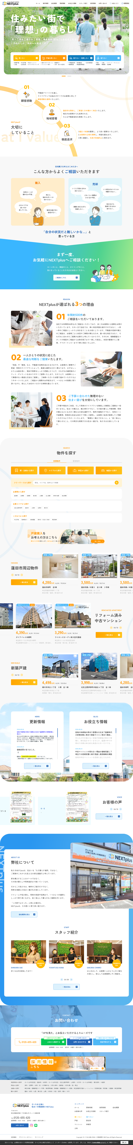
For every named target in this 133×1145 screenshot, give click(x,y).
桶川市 (46, 508)
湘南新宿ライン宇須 (38, 1088)
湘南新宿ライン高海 (66, 1088)
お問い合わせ (103, 3)
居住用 (88, 1120)
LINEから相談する (53, 1040)
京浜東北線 (98, 1088)
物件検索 (45, 3)
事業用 (88, 1124)
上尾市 (33, 508)
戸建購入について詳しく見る (39, 56)
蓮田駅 (16, 495)
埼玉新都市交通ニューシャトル (83, 1088)
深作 (26, 1085)
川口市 (79, 1082)
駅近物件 (54, 519)
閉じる (124, 1142)
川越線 (111, 1088)
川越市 (103, 1082)
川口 (68, 1091)
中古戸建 (16, 519)
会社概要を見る (24, 914)
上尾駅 (41, 495)
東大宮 (40, 1091)
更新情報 (62, 3)
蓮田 (26, 1091)
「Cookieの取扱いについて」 (99, 1142)
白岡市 (39, 508)
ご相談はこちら (60, 277)
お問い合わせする (79, 1040)
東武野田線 (49, 1088)
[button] (12, 574)
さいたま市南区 (87, 1082)
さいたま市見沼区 (30, 1082)
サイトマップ (39, 1137)
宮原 (59, 1091)
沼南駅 (28, 495)
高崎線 (56, 1088)
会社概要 (54, 3)
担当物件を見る (40, 964)
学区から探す (83, 470)
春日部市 (96, 1082)
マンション (78, 1124)
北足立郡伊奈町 (18, 508)
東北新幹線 (118, 1088)
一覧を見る (24, 582)
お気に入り (115, 3)
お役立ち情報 (72, 3)
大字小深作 (54, 1085)
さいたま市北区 (53, 1082)
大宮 (55, 1091)
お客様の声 (78, 1111)
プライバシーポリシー (26, 1137)
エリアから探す (55, 470)
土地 (76, 1128)
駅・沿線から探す (27, 470)
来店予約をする (105, 1040)
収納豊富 (32, 519)
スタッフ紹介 (83, 3)
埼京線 (105, 1088)
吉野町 (31, 1085)
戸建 (76, 1120)
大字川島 (68, 1085)
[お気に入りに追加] (75, 556)
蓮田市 (27, 508)
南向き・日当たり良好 (43, 519)
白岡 (36, 1085)
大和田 (50, 1091)
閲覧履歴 (126, 3)
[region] (37, 743)
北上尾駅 (48, 495)
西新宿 (61, 1085)
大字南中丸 (45, 1085)
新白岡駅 (64, 495)
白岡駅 (22, 495)
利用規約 (13, 1137)
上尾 (45, 1091)
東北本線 (27, 1088)
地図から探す (111, 470)
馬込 (76, 1085)
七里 (34, 1091)
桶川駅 (35, 495)
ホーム (38, 3)
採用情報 (93, 3)
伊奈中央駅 (56, 495)
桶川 (63, 1091)
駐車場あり (24, 519)
